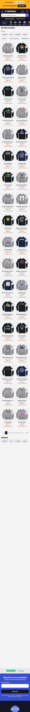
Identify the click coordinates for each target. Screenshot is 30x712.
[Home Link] (10, 11)
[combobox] (13, 15)
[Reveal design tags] (12, 52)
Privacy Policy (19, 695)
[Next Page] (26, 432)
